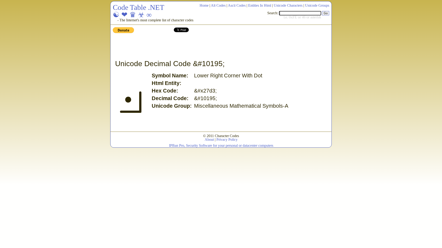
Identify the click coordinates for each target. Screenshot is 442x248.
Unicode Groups (317, 5)
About (209, 139)
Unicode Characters (288, 5)
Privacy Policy (227, 139)
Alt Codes (218, 5)
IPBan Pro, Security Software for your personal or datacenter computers (221, 145)
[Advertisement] (196, 46)
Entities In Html (259, 5)
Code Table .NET (138, 7)
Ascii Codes (237, 5)
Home (204, 5)
